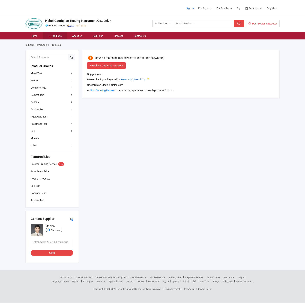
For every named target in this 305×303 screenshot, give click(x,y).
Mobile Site (229, 277)
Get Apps (253, 8)
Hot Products (66, 277)
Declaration (189, 288)
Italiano (129, 281)
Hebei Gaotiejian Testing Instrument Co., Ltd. (77, 21)
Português (88, 281)
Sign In (190, 8)
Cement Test (37, 95)
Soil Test (35, 102)
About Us (77, 36)
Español (76, 281)
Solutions (98, 36)
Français (101, 281)
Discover (118, 36)
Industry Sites (175, 277)
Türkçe (216, 281)
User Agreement (172, 288)
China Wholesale (138, 277)
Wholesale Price (157, 277)
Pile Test (35, 80)
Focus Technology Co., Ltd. (129, 288)
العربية (166, 281)
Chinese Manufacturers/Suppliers (110, 277)
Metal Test (36, 73)
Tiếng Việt (228, 281)
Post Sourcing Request (264, 23)
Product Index (213, 277)
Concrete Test (38, 87)
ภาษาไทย (204, 281)
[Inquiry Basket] (239, 8)
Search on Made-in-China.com (106, 65)
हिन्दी (194, 281)
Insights (242, 277)
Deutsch (141, 281)
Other (34, 145)
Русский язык (115, 281)
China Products (83, 277)
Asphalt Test (37, 109)
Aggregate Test (39, 116)
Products (57, 36)
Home (34, 36)
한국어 (175, 281)
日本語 (186, 281)
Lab (33, 131)
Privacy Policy (205, 288)
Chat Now (55, 230)
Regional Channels (194, 277)
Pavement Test (39, 123)
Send (52, 252)
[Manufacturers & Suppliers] (48, 7)
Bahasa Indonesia (244, 281)
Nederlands (153, 281)
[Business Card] (71, 219)
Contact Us (140, 36)
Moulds (35, 138)
